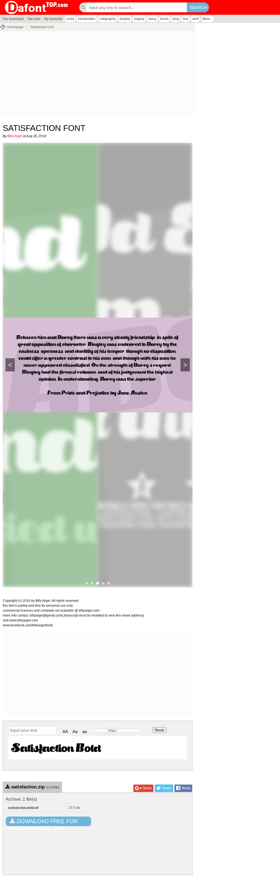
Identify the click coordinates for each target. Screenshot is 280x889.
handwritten (86, 19)
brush (164, 19)
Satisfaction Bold (56, 747)
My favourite (53, 19)
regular (139, 19)
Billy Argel (14, 136)
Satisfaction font (42, 27)
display (124, 19)
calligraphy (107, 19)
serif (195, 19)
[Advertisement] (97, 75)
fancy (152, 19)
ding (176, 19)
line (185, 19)
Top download (13, 19)
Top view (33, 19)
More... (207, 19)
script (70, 19)
